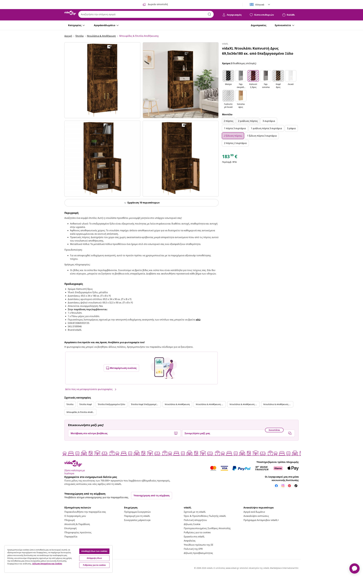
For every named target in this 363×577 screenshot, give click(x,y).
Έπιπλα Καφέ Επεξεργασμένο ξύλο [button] (146, 404)
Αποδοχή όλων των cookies (94, 551)
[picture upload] (164, 368)
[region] (58, 558)
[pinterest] (289, 485)
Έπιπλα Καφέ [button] (85, 404)
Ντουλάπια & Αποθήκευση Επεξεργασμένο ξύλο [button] (244, 404)
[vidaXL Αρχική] (70, 13)
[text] (229, 157)
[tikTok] (296, 485)
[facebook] (276, 485)
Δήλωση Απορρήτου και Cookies (47, 563)
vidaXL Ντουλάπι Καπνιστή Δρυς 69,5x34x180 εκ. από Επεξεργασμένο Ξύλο (257, 51)
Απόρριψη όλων (94, 558)
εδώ (198, 319)
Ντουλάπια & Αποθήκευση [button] (177, 404)
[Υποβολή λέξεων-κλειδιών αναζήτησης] (209, 14)
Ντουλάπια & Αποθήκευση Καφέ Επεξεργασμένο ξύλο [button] (278, 404)
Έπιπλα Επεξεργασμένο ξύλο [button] (111, 404)
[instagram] (282, 485)
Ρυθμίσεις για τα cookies (197, 532)
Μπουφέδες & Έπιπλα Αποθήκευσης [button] (81, 412)
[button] (228, 79)
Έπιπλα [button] (70, 404)
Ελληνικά (259, 4)
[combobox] (146, 14)
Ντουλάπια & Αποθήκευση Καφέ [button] (211, 404)
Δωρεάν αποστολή (157, 4)
